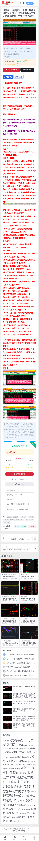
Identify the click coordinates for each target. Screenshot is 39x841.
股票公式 (23, 517)
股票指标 (31, 517)
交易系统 (20, 740)
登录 (30, 3)
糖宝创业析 (28, 764)
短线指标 (19, 757)
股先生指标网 (7, 527)
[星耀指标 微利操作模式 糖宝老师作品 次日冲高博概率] (7, 711)
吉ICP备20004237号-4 (19, 831)
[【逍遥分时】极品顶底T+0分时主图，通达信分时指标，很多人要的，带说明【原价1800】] (10, 588)
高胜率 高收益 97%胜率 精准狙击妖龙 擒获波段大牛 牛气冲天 (24, 702)
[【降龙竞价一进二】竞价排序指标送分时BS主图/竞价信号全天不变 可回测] (7, 726)
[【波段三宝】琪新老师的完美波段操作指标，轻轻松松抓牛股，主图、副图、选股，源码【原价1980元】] (10, 610)
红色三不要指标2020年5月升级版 (24, 686)
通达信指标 (29, 520)
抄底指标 (27, 748)
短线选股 (27, 757)
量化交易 (13, 817)
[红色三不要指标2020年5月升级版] (7, 688)
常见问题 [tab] (19, 77)
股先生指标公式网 (15, 768)
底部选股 (19, 748)
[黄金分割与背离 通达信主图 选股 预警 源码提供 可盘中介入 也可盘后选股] (29, 588)
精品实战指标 (7, 641)
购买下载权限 (12, 69)
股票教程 (32, 792)
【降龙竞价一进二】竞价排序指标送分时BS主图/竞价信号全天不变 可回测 (24, 726)
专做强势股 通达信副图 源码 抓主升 (19, 667)
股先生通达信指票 (12, 517)
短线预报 (27, 761)
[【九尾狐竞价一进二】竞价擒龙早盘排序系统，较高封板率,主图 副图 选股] (10, 566)
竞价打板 (11, 764)
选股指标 (20, 804)
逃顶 (22, 801)
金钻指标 (14, 48)
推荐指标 (6, 574)
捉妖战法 (22, 752)
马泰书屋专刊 (19, 821)
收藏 (25, 526)
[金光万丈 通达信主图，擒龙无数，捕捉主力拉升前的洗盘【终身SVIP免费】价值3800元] (10, 632)
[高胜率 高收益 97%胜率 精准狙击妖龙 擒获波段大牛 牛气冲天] (7, 703)
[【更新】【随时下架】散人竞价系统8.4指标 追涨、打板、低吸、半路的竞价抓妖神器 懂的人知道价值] (7, 696)
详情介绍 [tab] (9, 77)
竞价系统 (19, 764)
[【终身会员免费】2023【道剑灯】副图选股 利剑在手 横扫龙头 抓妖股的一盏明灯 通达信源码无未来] (29, 632)
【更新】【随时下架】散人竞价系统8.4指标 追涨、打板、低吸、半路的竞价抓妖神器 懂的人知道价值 (24, 696)
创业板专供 (27, 745)
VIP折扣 (20, 458)
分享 (17, 526)
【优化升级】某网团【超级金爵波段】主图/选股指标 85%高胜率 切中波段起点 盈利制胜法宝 (24, 718)
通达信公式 (19, 520)
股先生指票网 (22, 773)
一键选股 (7, 741)
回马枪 (12, 749)
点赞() (33, 526)
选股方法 (31, 805)
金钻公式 (23, 816)
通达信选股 (21, 813)
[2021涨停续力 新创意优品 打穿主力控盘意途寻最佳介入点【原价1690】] (29, 566)
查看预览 (28, 69)
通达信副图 (26, 809)
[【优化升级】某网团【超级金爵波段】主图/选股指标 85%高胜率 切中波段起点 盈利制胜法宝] (29, 610)
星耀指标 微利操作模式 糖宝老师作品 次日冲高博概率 (24, 710)
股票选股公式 (16, 795)
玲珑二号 (11, 757)
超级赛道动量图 (9, 520)
